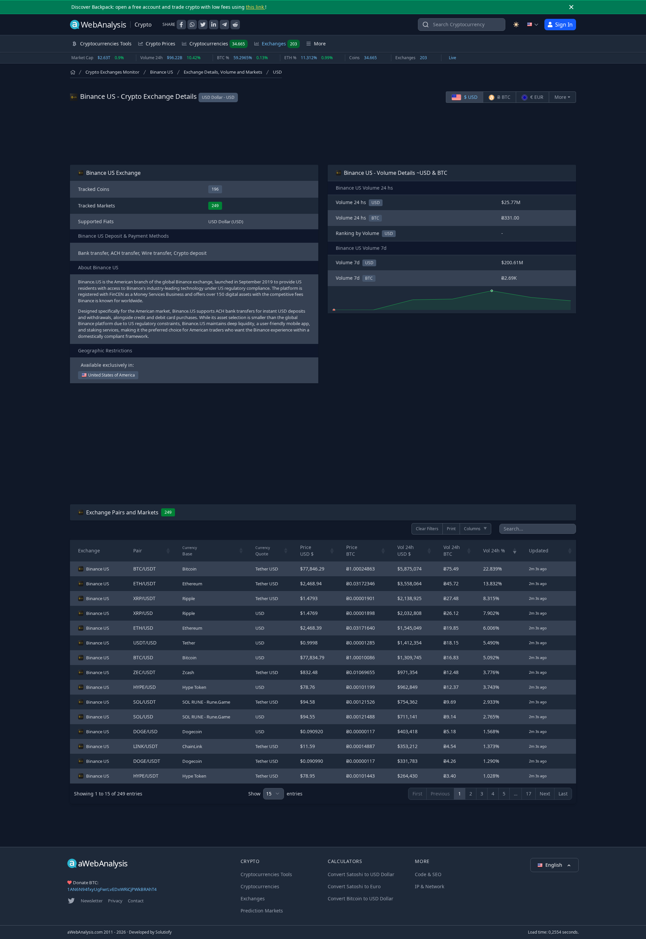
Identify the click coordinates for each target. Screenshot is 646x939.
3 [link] (481, 793)
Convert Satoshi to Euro (354, 886)
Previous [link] (440, 793)
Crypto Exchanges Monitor (112, 72)
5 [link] (504, 793)
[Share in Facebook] (181, 24)
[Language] (533, 24)
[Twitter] (71, 901)
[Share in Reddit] (235, 24)
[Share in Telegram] (224, 24)
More (560, 97)
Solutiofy (163, 932)
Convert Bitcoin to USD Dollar (360, 898)
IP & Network (429, 886)
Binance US (161, 72)
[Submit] (425, 26)
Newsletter (92, 901)
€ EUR (536, 97)
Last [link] (563, 793)
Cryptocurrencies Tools (266, 874)
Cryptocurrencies (217, 43)
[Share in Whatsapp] (192, 24)
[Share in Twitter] (203, 24)
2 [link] (470, 793)
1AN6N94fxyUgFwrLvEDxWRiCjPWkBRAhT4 (112, 889)
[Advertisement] (323, 134)
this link (255, 7)
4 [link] (493, 793)
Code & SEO (428, 874)
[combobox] (461, 24)
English (554, 865)
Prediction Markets (262, 910)
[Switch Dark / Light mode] (516, 24)
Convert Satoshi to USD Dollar (361, 874)
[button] (168, 550)
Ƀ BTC (503, 97)
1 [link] (459, 793)
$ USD (470, 97)
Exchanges (279, 43)
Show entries (275, 793)
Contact (136, 901)
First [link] (417, 793)
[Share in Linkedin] (213, 24)
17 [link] (528, 793)
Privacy (115, 901)
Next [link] (545, 793)
